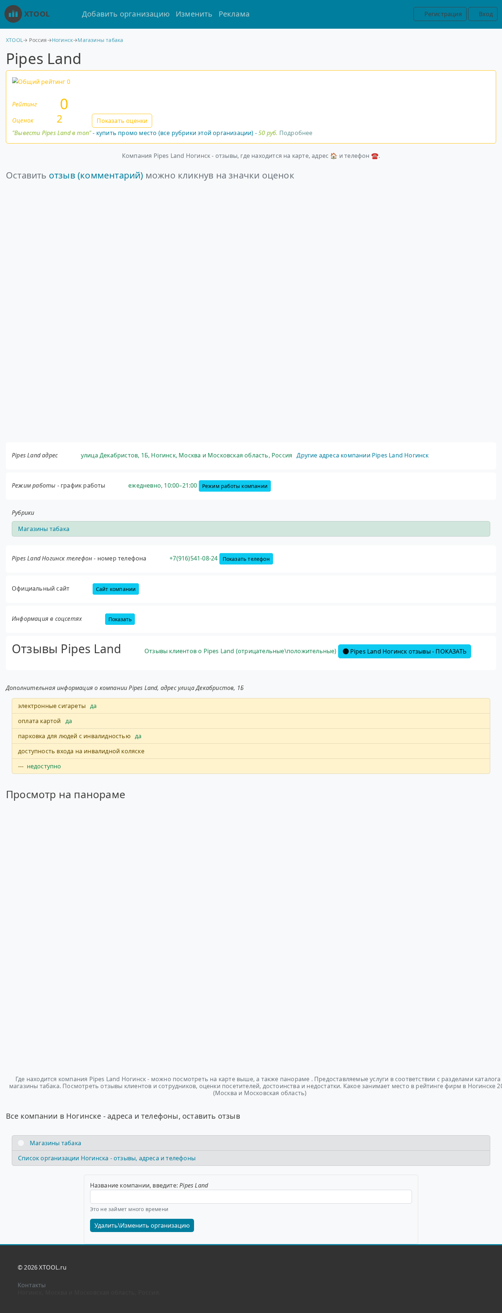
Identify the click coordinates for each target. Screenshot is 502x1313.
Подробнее (296, 133)
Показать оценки (122, 121)
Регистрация (442, 14)
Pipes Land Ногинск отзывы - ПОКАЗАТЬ (408, 651)
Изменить (194, 14)
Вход (485, 14)
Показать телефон (246, 558)
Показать (120, 619)
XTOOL (37, 14)
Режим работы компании (235, 485)
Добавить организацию (126, 14)
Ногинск (62, 39)
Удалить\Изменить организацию (142, 1225)
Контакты (32, 1285)
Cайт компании (116, 588)
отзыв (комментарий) (96, 175)
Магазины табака (100, 39)
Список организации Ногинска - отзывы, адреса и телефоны (107, 1158)
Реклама (234, 14)
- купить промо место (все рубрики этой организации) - (145, 133)
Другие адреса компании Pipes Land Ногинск (363, 455)
